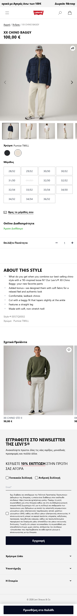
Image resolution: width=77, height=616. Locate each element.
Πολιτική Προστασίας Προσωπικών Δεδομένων (38, 496)
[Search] (60, 13)
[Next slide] (71, 82)
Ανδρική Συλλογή (49, 477)
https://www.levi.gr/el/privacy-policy (33, 499)
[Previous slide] (5, 82)
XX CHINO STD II (13, 417)
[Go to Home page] (38, 13)
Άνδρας (16, 24)
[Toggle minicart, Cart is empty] (70, 13)
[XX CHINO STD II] (38, 380)
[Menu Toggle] (7, 13)
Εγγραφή (38, 540)
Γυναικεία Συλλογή (20, 477)
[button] (60, 13)
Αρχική (7, 24)
